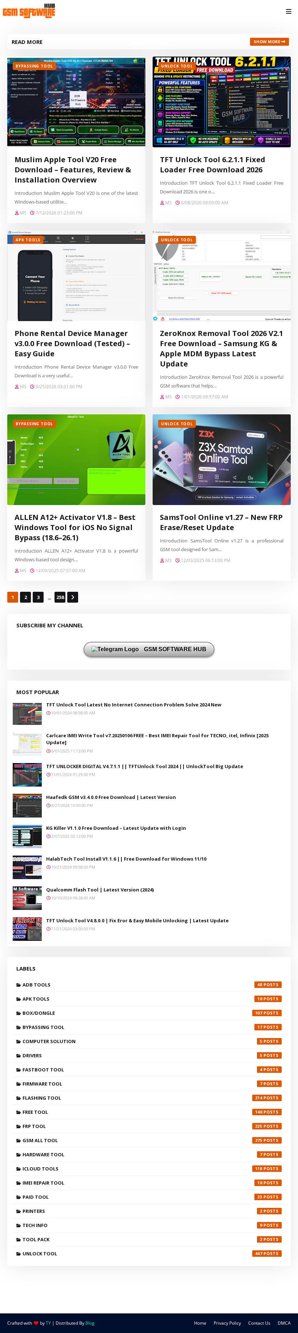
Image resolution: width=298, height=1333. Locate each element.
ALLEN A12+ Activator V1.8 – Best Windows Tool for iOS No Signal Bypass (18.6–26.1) (75, 527)
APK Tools (142, 999)
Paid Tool (142, 1197)
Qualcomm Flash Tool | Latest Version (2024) (100, 889)
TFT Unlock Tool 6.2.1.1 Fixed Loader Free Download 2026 (212, 165)
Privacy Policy (227, 1323)
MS (23, 213)
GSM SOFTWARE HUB (174, 649)
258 (60, 597)
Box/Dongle (142, 1013)
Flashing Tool (142, 1098)
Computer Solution (142, 1041)
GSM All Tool (142, 1140)
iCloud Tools (142, 1168)
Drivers (142, 1055)
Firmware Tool (142, 1083)
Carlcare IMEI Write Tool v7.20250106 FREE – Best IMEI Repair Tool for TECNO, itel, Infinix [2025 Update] (157, 739)
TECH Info (142, 1225)
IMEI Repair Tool (142, 1183)
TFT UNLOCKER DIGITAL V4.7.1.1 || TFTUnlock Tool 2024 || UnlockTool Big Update (144, 766)
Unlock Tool (142, 1253)
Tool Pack (142, 1239)
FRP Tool (142, 1126)
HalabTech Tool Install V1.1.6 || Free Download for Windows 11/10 (126, 859)
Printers (142, 1211)
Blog (89, 1323)
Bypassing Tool (142, 1027)
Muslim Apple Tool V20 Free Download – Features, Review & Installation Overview (73, 170)
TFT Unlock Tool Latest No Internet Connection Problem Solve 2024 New (133, 704)
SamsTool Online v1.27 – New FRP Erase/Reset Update (221, 522)
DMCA (284, 1323)
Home (200, 1323)
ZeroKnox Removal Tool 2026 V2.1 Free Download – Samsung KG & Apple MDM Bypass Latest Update (221, 348)
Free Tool (142, 1112)
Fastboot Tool (142, 1069)
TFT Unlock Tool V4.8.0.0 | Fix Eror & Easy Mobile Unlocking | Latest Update (137, 920)
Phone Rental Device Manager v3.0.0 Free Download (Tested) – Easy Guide (72, 343)
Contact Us (259, 1323)
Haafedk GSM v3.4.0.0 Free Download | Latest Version (111, 797)
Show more (267, 41)
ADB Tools (142, 984)
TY (48, 1323)
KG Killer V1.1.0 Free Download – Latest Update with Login (116, 828)
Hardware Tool (142, 1154)
